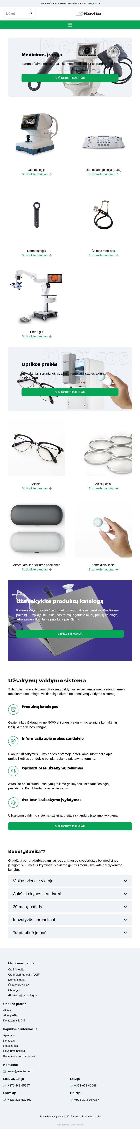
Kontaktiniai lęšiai (103, 565)
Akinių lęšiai (103, 484)
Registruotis (10, 1045)
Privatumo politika (14, 1050)
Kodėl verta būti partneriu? (19, 1056)
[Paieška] (31, 13)
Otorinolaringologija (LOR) (103, 170)
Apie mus (9, 1035)
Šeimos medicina (103, 251)
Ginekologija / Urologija (22, 995)
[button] (70, 24)
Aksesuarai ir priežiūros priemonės (36, 565)
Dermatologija (36, 251)
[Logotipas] (88, 13)
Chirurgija (36, 332)
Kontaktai (9, 1040)
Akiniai (36, 484)
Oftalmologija (37, 170)
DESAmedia (77, 1124)
